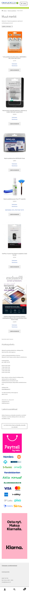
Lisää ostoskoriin (14, 70)
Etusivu (5, 10)
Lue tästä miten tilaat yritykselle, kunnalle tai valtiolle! (14, 426)
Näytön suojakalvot (12, 10)
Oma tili (5, 589)
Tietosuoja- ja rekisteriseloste (9, 565)
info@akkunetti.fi (6, 389)
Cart (22, 588)
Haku (14, 589)
